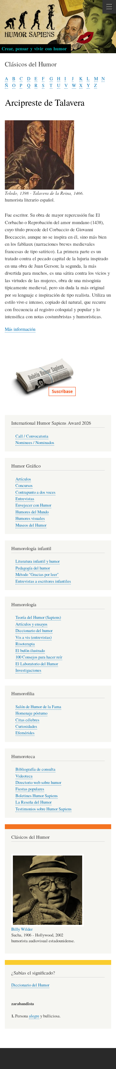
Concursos (24, 485)
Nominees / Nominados (34, 442)
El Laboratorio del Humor (36, 664)
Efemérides (24, 733)
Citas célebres (27, 720)
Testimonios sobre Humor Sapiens (43, 809)
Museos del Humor (30, 525)
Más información (20, 329)
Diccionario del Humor (30, 985)
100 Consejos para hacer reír (38, 657)
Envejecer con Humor (33, 505)
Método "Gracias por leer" (37, 574)
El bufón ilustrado (30, 650)
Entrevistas (24, 498)
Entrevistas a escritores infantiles (43, 581)
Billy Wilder (22, 929)
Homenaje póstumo (31, 713)
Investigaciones (28, 670)
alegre (34, 1016)
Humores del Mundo (32, 512)
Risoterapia (25, 644)
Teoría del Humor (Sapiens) (38, 617)
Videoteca (24, 776)
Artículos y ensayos (31, 624)
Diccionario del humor (34, 630)
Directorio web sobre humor (38, 782)
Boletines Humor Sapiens (36, 795)
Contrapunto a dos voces (35, 492)
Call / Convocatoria (31, 436)
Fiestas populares (29, 789)
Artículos (23, 479)
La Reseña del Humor (33, 802)
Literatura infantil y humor (37, 561)
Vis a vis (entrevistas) (33, 637)
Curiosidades (26, 726)
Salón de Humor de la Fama (38, 706)
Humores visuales (30, 518)
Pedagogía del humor (32, 568)
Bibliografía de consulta (35, 769)
